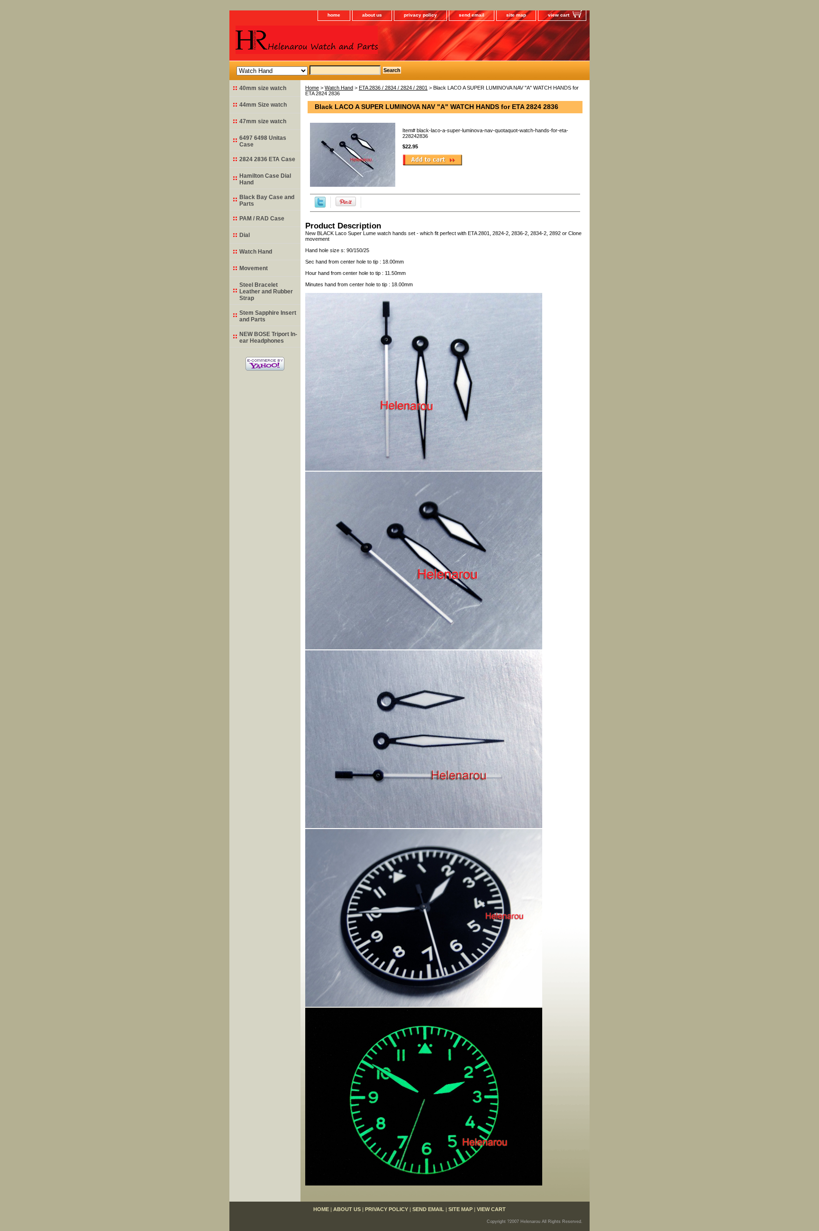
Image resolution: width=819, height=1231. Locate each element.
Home (312, 88)
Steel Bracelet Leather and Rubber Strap (266, 291)
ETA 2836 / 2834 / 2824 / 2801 (393, 88)
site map (516, 15)
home (334, 15)
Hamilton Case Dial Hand (265, 179)
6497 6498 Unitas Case (262, 141)
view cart (558, 15)
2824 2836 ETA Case (267, 159)
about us (372, 15)
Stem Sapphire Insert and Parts (267, 316)
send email (471, 15)
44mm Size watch (263, 104)
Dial (244, 235)
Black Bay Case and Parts (266, 200)
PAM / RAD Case (261, 218)
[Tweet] (320, 206)
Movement (253, 268)
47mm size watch (262, 121)
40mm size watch (262, 88)
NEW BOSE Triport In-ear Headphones (268, 337)
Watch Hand (339, 88)
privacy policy (420, 15)
